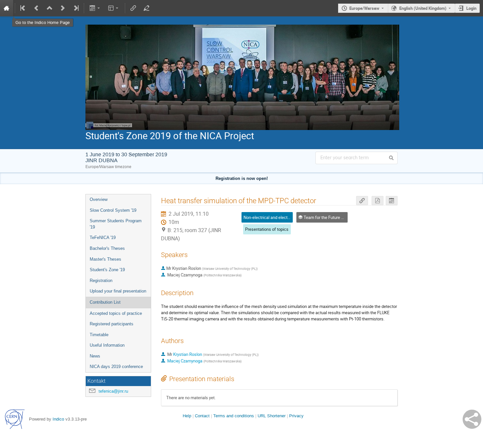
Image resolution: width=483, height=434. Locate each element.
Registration (101, 280)
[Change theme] (113, 8)
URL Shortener (272, 416)
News (95, 356)
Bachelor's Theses (107, 248)
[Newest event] (75, 8)
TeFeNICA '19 (103, 237)
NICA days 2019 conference (116, 366)
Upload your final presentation (118, 291)
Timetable (99, 334)
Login (471, 8)
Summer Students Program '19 (116, 223)
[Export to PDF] (377, 201)
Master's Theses (105, 259)
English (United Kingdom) (423, 8)
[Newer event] (62, 8)
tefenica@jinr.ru (113, 391)
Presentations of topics (266, 229)
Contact (202, 416)
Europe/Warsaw (364, 8)
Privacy (296, 416)
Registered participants (111, 323)
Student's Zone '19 (107, 269)
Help (187, 416)
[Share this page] (472, 419)
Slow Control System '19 (113, 210)
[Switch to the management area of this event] (146, 8)
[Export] (95, 8)
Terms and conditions (233, 416)
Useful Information (107, 345)
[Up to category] (49, 8)
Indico (58, 419)
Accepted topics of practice (116, 313)
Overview (98, 199)
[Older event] (36, 8)
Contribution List (105, 302)
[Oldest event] (23, 8)
